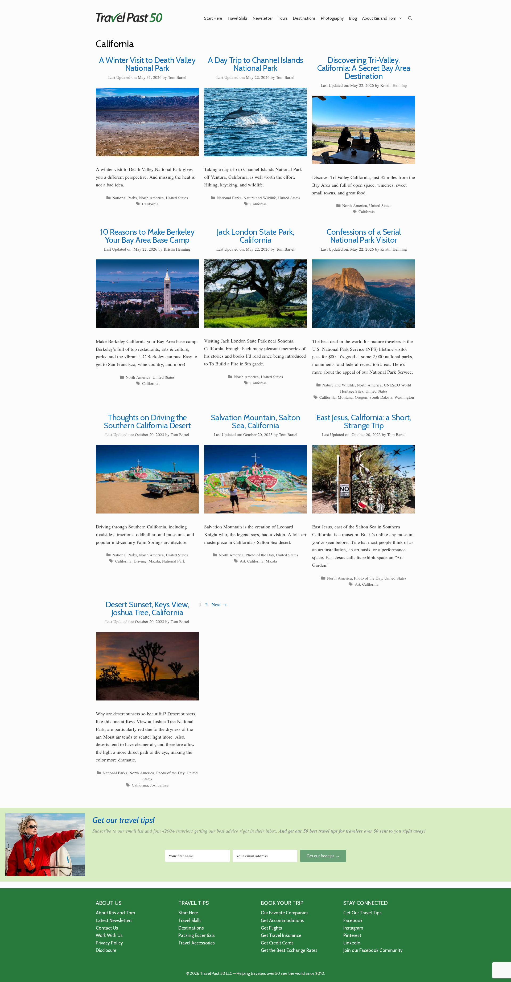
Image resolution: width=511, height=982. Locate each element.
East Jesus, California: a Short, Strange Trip (363, 421)
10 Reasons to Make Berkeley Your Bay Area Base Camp (147, 236)
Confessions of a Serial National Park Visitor (364, 236)
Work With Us (109, 935)
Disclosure (106, 950)
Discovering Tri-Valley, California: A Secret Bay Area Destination (363, 68)
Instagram (353, 928)
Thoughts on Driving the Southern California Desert (147, 421)
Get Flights (271, 928)
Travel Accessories (196, 943)
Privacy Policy (109, 943)
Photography (332, 18)
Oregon (361, 397)
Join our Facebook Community (373, 950)
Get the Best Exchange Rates (289, 950)
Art (242, 561)
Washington (404, 397)
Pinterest (352, 935)
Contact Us (107, 928)
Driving (140, 561)
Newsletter (263, 18)
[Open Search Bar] (410, 19)
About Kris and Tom (379, 18)
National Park (173, 561)
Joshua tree (159, 785)
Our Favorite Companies (284, 912)
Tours (283, 18)
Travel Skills (238, 18)
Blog (353, 18)
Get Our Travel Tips (362, 912)
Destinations (304, 18)
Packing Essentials (196, 935)
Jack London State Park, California (255, 236)
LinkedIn (351, 943)
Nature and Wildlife (260, 197)
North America (151, 197)
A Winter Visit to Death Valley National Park (147, 64)
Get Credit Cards (277, 943)
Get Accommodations (282, 920)
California (150, 203)
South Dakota (380, 397)
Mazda (154, 561)
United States (177, 197)
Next (219, 604)
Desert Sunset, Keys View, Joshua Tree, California (147, 608)
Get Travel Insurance (281, 935)
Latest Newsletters (114, 920)
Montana (345, 397)
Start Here (213, 18)
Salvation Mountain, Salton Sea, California (255, 421)
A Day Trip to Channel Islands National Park (255, 64)
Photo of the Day (260, 554)
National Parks (124, 197)
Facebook (352, 920)
